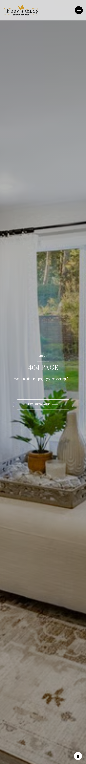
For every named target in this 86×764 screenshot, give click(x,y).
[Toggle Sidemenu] (79, 10)
